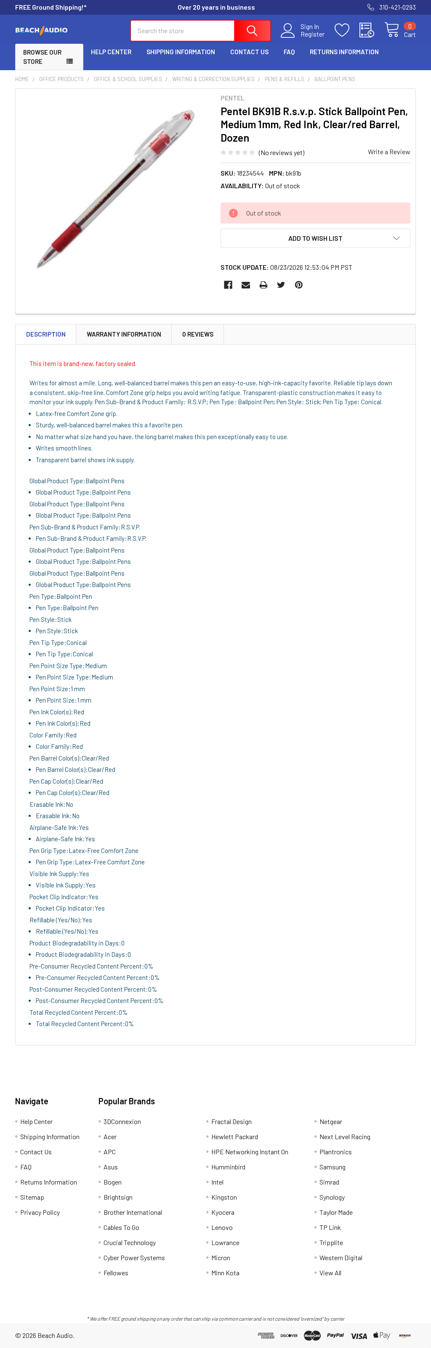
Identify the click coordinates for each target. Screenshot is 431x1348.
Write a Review (389, 151)
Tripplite (331, 1242)
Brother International (133, 1212)
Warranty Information (124, 334)
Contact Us (249, 51)
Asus (111, 1167)
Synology (332, 1197)
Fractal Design (231, 1121)
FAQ (289, 51)
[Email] (245, 284)
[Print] (263, 284)
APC (110, 1152)
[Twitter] (281, 284)
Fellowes (116, 1273)
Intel (217, 1182)
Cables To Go (121, 1227)
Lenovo (222, 1227)
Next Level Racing (344, 1136)
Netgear (330, 1121)
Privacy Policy (40, 1212)
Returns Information (344, 51)
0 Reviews (197, 334)
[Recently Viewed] (371, 30)
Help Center (111, 51)
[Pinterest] (298, 284)
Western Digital (340, 1257)
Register (313, 34)
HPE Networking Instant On (249, 1152)
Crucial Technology (130, 1242)
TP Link (330, 1227)
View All (330, 1273)
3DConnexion (122, 1121)
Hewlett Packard (234, 1136)
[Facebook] (228, 284)
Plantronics (335, 1152)
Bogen (113, 1182)
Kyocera (222, 1212)
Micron (220, 1257)
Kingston (224, 1197)
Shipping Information (180, 51)
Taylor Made (336, 1212)
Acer (110, 1136)
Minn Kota (225, 1273)
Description (46, 334)
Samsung (332, 1167)
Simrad (329, 1182)
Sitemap (32, 1197)
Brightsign (118, 1197)
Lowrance (225, 1242)
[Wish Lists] (347, 30)
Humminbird (228, 1167)
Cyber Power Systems (134, 1257)
